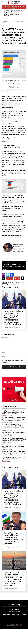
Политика (8, 21)
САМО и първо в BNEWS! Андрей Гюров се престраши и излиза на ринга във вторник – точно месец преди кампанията (14, 419)
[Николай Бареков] (8, 249)
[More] (22, 278)
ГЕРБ (22, 282)
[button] (24, 2)
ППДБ (7, 284)
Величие (17, 282)
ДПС (3, 284)
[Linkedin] (18, 278)
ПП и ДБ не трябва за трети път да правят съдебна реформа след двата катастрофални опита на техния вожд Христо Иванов (13, 317)
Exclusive (10, 282)
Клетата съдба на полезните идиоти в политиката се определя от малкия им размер (13, 446)
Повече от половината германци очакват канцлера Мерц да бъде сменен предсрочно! (13, 458)
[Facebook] (14, 255)
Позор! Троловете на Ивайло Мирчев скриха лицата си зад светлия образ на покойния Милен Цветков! (13, 412)
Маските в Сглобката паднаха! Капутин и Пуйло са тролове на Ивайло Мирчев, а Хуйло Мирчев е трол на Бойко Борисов (14, 13)
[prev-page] (2, 14)
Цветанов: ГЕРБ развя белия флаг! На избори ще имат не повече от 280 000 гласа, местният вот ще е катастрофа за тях (14, 439)
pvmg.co (14, 626)
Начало (3, 21)
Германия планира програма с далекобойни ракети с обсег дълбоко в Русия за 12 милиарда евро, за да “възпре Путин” (13, 426)
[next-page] (26, 14)
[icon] (3, 275)
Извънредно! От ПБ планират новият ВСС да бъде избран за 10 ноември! (13, 433)
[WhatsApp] (15, 278)
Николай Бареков (8, 91)
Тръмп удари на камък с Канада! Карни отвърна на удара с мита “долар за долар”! (14, 452)
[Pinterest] (11, 278)
